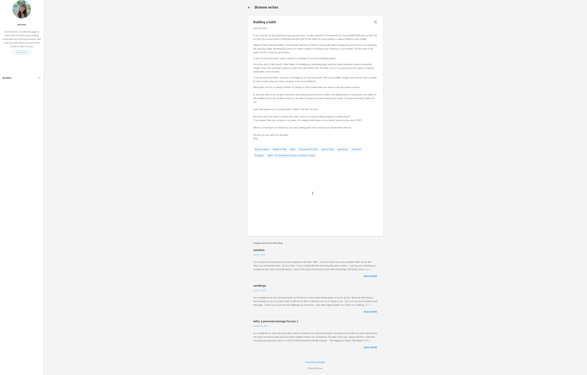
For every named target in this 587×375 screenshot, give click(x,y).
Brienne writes (266, 7)
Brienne (21, 24)
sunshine (258, 250)
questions (343, 149)
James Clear (327, 149)
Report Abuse (315, 368)
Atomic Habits (262, 149)
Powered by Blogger (315, 362)
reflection (356, 149)
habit (292, 149)
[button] (375, 22)
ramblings (259, 285)
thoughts (259, 155)
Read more (370, 276)
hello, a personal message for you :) (275, 321)
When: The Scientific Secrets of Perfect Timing (291, 155)
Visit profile (22, 53)
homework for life (308, 149)
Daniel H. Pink (279, 149)
